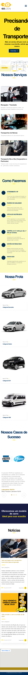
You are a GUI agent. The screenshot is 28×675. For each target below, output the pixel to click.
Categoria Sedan (7, 344)
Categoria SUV (7, 381)
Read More (21, 588)
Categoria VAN (7, 417)
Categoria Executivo (8, 307)
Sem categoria (5, 567)
